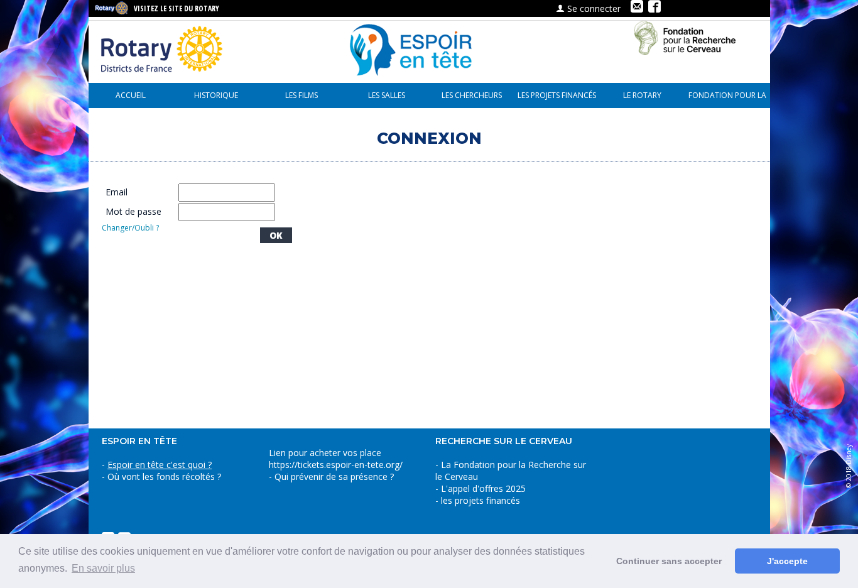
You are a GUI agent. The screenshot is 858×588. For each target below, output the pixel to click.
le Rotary (642, 95)
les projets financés (557, 95)
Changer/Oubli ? (130, 227)
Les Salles (386, 95)
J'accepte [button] (787, 561)
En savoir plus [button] (103, 568)
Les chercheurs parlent (472, 99)
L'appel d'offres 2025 (483, 488)
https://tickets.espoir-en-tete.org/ (336, 465)
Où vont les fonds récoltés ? (164, 476)
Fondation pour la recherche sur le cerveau (727, 99)
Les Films (301, 95)
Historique (216, 95)
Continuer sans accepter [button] (669, 561)
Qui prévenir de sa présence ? (333, 476)
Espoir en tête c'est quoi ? (159, 465)
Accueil (131, 95)
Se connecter (593, 8)
